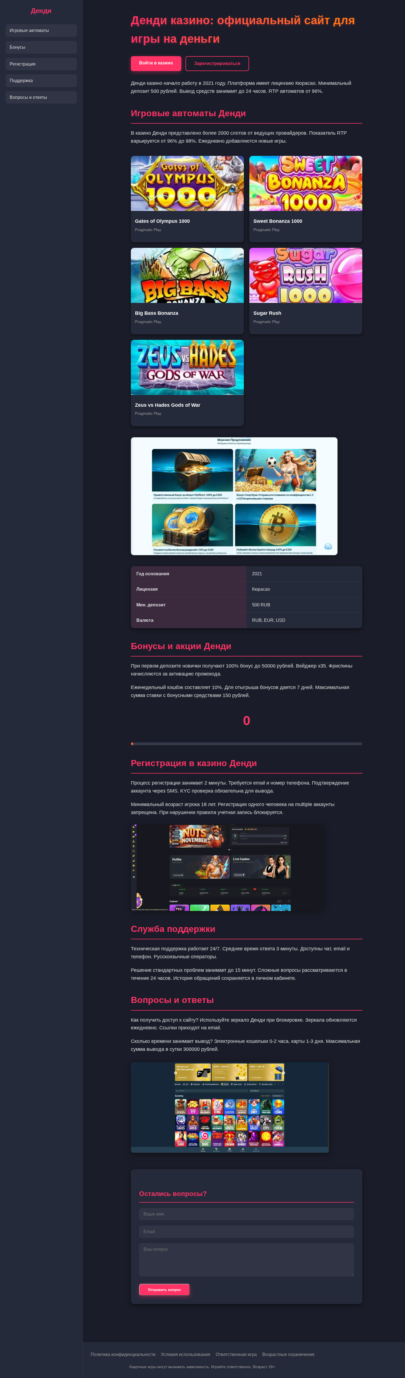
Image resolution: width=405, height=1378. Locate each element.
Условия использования (185, 1354)
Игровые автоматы (29, 30)
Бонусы (17, 47)
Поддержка (21, 80)
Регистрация (23, 64)
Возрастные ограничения (288, 1354)
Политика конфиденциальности (123, 1354)
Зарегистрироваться (217, 63)
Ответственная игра (236, 1354)
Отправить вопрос (164, 1290)
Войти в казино (156, 63)
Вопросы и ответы (28, 97)
